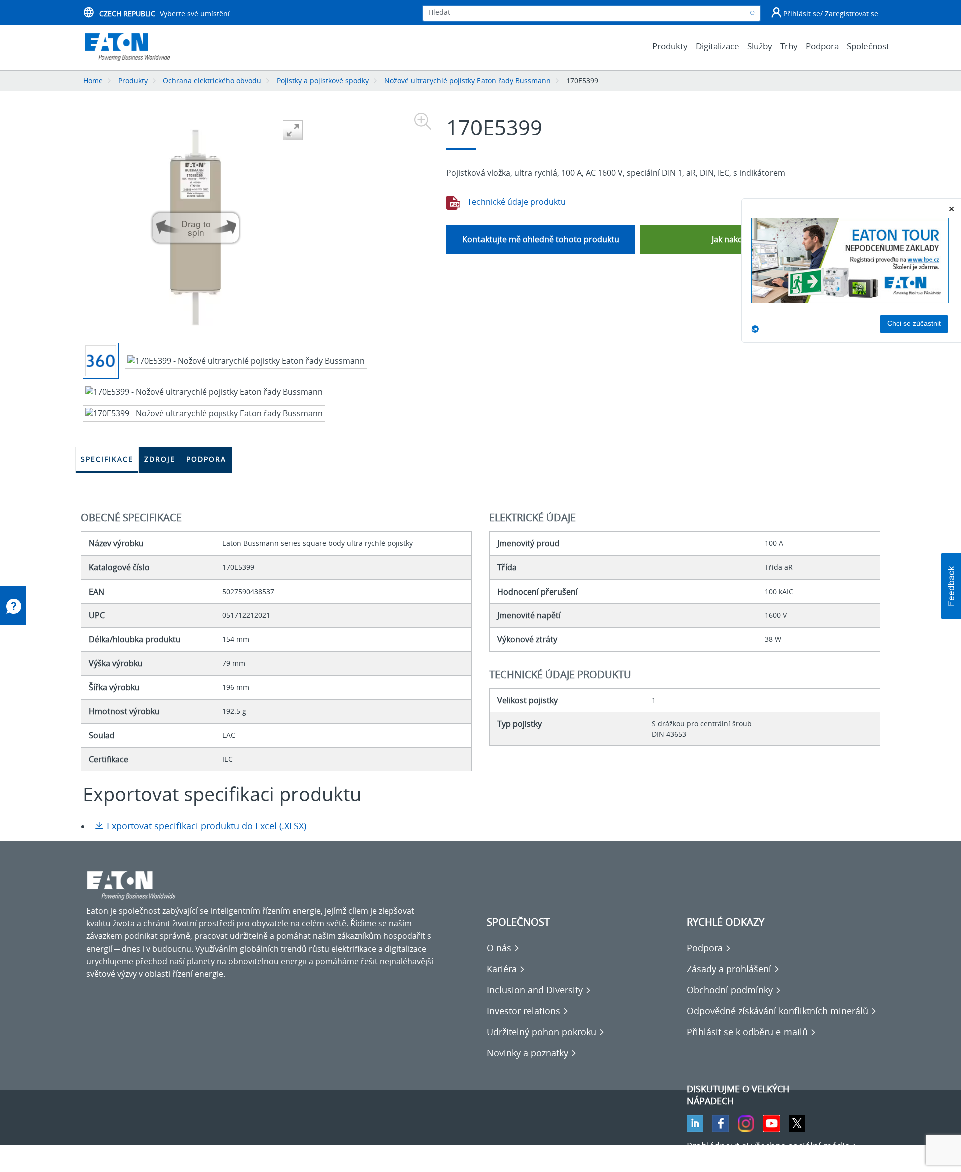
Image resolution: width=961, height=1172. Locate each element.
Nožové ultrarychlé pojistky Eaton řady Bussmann (467, 80)
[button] (951, 586)
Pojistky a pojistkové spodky (323, 80)
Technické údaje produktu (515, 201)
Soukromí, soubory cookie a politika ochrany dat (176, 1156)
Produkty (133, 80)
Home (93, 80)
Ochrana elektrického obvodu (212, 80)
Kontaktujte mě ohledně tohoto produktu (540, 239)
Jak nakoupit (735, 239)
